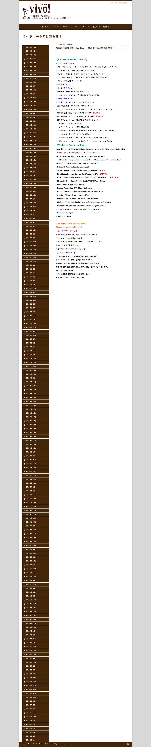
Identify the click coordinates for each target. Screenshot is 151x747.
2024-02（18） (31, 164)
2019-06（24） (31, 382)
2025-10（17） (31, 86)
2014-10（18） (31, 600)
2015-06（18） (31, 568)
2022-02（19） (31, 257)
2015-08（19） (31, 561)
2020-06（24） (31, 335)
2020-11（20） (31, 315)
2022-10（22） (31, 226)
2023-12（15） (31, 171)
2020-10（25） (31, 319)
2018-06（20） (31, 428)
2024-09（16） (31, 136)
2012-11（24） (31, 689)
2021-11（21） (31, 269)
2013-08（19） (31, 654)
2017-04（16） (31, 483)
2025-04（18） (31, 109)
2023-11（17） (31, 175)
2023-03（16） (31, 206)
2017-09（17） (31, 463)
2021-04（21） (31, 296)
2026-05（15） (31, 59)
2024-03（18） (31, 160)
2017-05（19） (31, 479)
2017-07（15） (31, 471)
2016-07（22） (31, 518)
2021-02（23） (31, 304)
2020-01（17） (31, 354)
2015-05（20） (31, 572)
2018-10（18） (31, 413)
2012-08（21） (31, 701)
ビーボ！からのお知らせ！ (63, 27)
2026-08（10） (31, 47)
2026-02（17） (31, 70)
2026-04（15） (31, 62)
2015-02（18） (31, 584)
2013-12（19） (31, 639)
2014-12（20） (31, 592)
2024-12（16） (31, 125)
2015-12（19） (31, 545)
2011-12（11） (31, 732)
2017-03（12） (31, 487)
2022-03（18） (31, 253)
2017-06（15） (31, 475)
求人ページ (97, 27)
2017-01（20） (31, 495)
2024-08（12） (31, 140)
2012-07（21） (31, 705)
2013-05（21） (31, 666)
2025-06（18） (31, 101)
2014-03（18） (31, 627)
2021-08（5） (31, 280)
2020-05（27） (31, 339)
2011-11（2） (31, 736)
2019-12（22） (31, 358)
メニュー (77, 27)
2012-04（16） (31, 716)
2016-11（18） (31, 502)
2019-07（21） (31, 378)
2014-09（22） (31, 604)
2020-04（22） (31, 343)
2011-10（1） (31, 740)
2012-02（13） (31, 724)
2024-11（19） (31, 129)
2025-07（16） (31, 97)
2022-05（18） (31, 245)
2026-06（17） (31, 55)
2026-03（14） (31, 66)
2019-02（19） (31, 397)
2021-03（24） (31, 300)
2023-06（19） (31, 195)
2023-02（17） (31, 210)
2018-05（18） (31, 432)
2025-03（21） (31, 113)
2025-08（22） (31, 94)
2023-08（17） (31, 187)
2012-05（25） (31, 713)
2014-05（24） (31, 619)
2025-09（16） (31, 90)
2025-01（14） (31, 121)
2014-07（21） (31, 611)
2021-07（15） (31, 284)
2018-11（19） (31, 409)
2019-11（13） (31, 362)
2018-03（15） (31, 440)
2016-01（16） (31, 541)
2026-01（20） (31, 74)
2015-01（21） (31, 588)
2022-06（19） (31, 242)
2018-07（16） (31, 424)
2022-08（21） (31, 234)
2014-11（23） (31, 596)
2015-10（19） (31, 553)
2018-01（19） (31, 448)
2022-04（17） (31, 249)
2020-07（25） (31, 331)
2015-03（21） (31, 580)
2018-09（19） (31, 417)
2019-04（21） (31, 389)
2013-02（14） (31, 677)
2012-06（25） (31, 709)
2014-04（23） (31, 623)
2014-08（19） (31, 607)
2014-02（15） (31, 631)
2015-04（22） (31, 576)
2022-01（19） (31, 261)
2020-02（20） (31, 351)
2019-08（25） (31, 374)
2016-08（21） (31, 514)
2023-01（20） (31, 214)
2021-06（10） (31, 288)
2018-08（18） (31, 421)
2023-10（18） (31, 179)
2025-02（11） (31, 117)
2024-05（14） (31, 152)
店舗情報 (106, 27)
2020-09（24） (31, 323)
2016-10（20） (31, 506)
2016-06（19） (31, 522)
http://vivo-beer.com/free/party (70, 249)
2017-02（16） (31, 491)
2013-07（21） (31, 658)
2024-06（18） (31, 148)
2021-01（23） (31, 308)
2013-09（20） (31, 650)
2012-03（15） (31, 720)
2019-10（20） (31, 366)
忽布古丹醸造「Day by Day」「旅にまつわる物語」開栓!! (85, 48)
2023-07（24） (31, 191)
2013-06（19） (31, 662)
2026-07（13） (31, 51)
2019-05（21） (31, 386)
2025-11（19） (31, 82)
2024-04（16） (31, 156)
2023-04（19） (31, 203)
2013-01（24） (31, 681)
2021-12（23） (31, 265)
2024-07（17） (31, 144)
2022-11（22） (31, 222)
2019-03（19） (31, 393)
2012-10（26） (31, 693)
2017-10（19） (31, 459)
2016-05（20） (31, 526)
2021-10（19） (31, 273)
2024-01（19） (31, 168)
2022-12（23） (31, 218)
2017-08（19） (31, 467)
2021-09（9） (31, 277)
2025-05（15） (31, 105)
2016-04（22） (31, 530)
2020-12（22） (31, 312)
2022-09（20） (31, 230)
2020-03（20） (31, 347)
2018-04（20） (31, 436)
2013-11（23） (31, 642)
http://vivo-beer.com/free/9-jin (70, 277)
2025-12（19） (31, 78)
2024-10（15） (31, 133)
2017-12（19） (31, 452)
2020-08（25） (31, 327)
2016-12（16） (31, 498)
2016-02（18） (31, 537)
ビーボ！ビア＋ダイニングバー (39, 744)
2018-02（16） (31, 444)
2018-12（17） (31, 405)
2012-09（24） (31, 697)
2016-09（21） (31, 510)
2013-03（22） (31, 674)
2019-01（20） (31, 401)
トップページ (46, 27)
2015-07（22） (31, 565)
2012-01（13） (31, 728)
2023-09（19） (31, 183)
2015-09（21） (31, 557)
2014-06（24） (31, 615)
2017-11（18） (31, 456)
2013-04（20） (31, 670)
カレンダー (86, 27)
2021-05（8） (31, 292)
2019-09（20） (31, 370)
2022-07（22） (31, 238)
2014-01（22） (31, 635)
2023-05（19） (31, 199)
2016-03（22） (31, 533)
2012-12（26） (31, 685)
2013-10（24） (31, 646)
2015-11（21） (31, 549)
